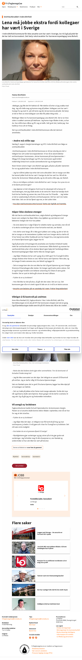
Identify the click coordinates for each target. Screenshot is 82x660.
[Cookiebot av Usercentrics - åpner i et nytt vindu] (71, 309)
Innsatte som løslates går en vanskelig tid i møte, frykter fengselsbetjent (40, 288)
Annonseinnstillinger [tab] (51, 315)
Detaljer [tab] (31, 315)
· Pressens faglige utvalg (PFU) (42, 653)
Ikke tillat (15, 349)
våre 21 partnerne (12, 325)
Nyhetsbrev (24, 7)
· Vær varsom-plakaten (39, 651)
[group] (41, 496)
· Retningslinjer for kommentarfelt (68, 630)
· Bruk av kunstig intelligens (65, 632)
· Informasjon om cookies (64, 634)
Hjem (4, 7)
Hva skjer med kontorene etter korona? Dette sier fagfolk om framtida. (39, 204)
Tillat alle (67, 349)
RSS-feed (32, 625)
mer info (10, 337)
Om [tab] (71, 315)
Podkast (32, 7)
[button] (65, 496)
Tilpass (39, 349)
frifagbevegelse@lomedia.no (12, 619)
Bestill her (32, 631)
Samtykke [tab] (10, 315)
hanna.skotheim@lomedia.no (20, 97)
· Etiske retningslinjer (63, 628)
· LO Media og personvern (64, 637)
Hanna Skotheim (19, 95)
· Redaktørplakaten (38, 649)
